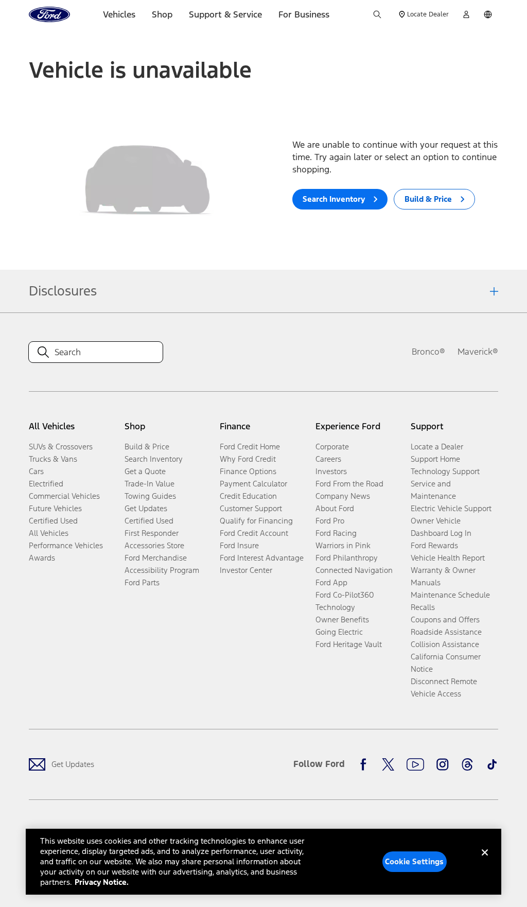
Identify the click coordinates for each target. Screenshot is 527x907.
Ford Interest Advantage (262, 558)
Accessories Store (154, 545)
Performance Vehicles (66, 545)
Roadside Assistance (446, 632)
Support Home (435, 459)
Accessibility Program (162, 570)
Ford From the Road (349, 484)
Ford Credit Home (250, 446)
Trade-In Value (149, 484)
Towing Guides (150, 496)
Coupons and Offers (445, 619)
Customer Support (251, 508)
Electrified (46, 484)
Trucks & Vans (53, 459)
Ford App (331, 582)
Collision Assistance (445, 644)
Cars (36, 471)
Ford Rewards (434, 545)
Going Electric (339, 632)
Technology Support (445, 471)
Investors (331, 471)
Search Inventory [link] (154, 459)
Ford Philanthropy (346, 558)
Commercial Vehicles (64, 496)
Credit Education (248, 496)
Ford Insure (239, 545)
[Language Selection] (488, 14)
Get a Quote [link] (145, 471)
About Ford (334, 508)
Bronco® (428, 351)
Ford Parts (142, 582)
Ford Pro (329, 521)
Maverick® (478, 351)
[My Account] (466, 14)
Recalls (423, 607)
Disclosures (63, 291)
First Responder (152, 533)
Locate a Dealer (437, 446)
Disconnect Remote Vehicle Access (444, 687)
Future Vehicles (55, 508)
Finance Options (248, 471)
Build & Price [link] (147, 446)
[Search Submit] (377, 14)
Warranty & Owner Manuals (443, 576)
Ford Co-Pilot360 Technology (344, 601)
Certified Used (53, 521)
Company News (342, 496)
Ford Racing (336, 533)
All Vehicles (48, 533)
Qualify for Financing (256, 521)
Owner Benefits (342, 619)
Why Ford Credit (248, 459)
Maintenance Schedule (450, 595)
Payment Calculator (253, 484)
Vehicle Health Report (448, 558)
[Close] (484, 860)
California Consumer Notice (446, 663)
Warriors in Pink (343, 545)
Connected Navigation (354, 570)
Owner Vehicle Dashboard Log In (441, 527)
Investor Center (246, 570)
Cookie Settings (414, 861)
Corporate (332, 446)
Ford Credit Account (254, 533)
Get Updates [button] (146, 508)
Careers (328, 459)
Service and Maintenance (433, 490)
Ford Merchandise (156, 558)
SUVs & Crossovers (61, 446)
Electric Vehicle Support (451, 508)
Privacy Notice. (102, 882)
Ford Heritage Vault (348, 644)
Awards (42, 558)
